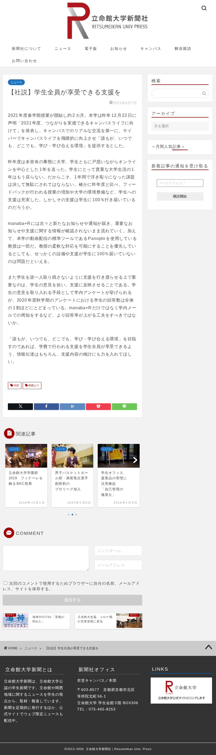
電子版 (91, 48)
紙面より (33, 385)
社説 (16, 385)
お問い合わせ (24, 61)
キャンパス (150, 48)
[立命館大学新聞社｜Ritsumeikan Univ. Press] (108, 38)
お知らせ (118, 48)
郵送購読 (183, 48)
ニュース (63, 48)
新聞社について (26, 48)
